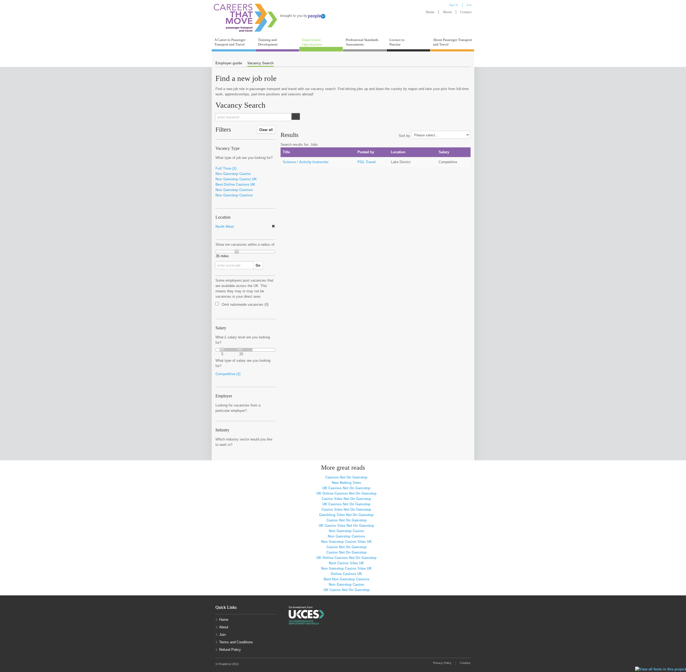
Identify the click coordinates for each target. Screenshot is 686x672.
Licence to (397, 42)
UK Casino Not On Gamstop (346, 590)
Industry (222, 430)
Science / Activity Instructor (306, 162)
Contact (466, 12)
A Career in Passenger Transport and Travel (229, 42)
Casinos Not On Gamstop (346, 477)
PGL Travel (366, 162)
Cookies (465, 662)
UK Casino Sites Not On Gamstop (346, 526)
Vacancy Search (260, 63)
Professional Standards (362, 42)
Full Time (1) (225, 168)
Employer (223, 396)
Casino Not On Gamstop (346, 520)
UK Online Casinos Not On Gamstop (346, 493)
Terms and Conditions (236, 642)
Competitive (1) (227, 374)
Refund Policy (230, 650)
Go (258, 265)
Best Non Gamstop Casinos (346, 579)
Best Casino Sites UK (346, 563)
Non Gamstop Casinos (234, 190)
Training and (268, 42)
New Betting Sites (346, 483)
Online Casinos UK (346, 574)
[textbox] (253, 117)
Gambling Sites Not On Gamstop (346, 515)
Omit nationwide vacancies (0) (245, 305)
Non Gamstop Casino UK (236, 179)
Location (222, 217)
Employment (312, 42)
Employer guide (228, 63)
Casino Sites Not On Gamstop (346, 499)
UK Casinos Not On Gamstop (346, 488)
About (447, 12)
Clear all (266, 129)
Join (222, 635)
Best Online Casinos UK (235, 184)
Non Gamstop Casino (233, 174)
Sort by (404, 136)
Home (430, 12)
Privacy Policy (442, 662)
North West (224, 227)
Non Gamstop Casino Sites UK (346, 542)
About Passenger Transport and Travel (452, 42)
